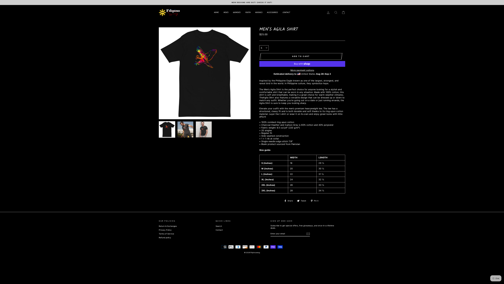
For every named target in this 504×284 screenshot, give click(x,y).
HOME (216, 12)
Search (219, 226)
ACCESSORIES (272, 12)
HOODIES (258, 12)
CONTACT (286, 12)
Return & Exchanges (168, 226)
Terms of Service (166, 234)
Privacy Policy (165, 230)
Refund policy (165, 238)
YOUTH (248, 12)
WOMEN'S (236, 12)
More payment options (302, 70)
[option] (252, 2)
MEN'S (226, 12)
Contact (219, 230)
